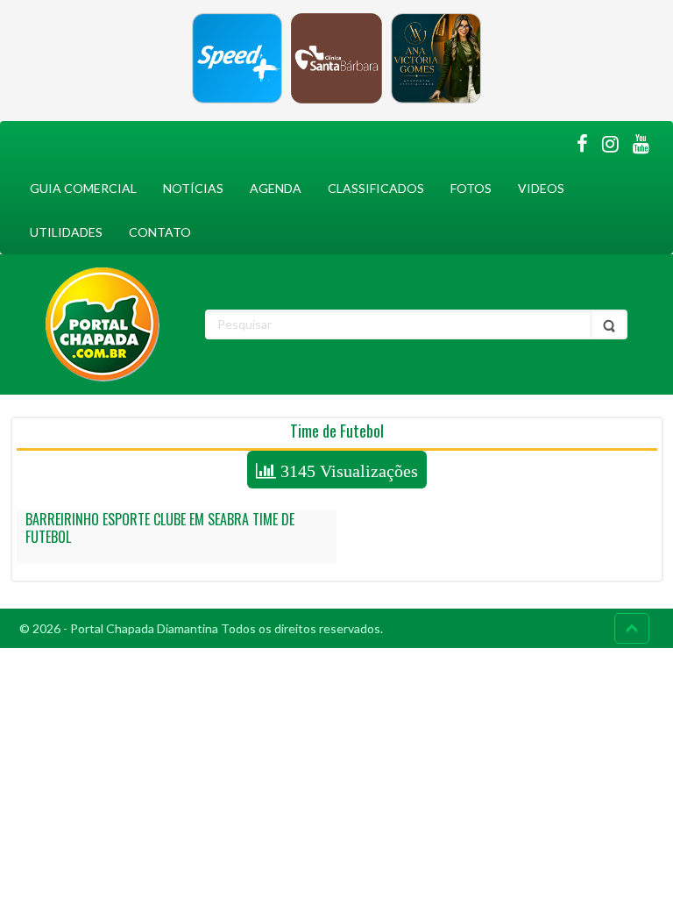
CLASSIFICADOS (376, 188)
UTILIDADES (66, 231)
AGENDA (275, 188)
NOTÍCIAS (193, 188)
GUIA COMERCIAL (83, 188)
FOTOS (471, 188)
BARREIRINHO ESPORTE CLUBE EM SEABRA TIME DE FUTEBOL (159, 528)
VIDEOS (541, 188)
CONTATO (160, 231)
